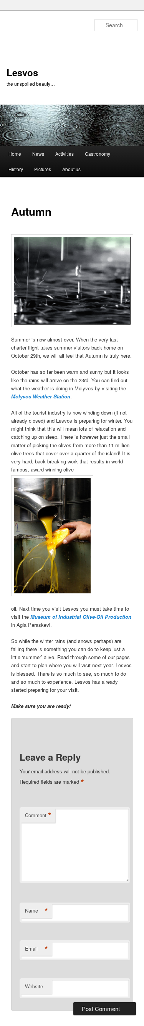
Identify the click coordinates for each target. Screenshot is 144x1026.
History (15, 169)
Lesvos (22, 72)
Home (14, 153)
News (38, 153)
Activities (64, 153)
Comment (38, 815)
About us (71, 169)
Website (34, 986)
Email (36, 949)
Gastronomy (97, 153)
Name (36, 910)
